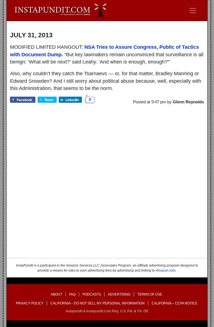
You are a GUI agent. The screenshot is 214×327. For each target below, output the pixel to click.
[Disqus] (107, 186)
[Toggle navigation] (193, 10)
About (56, 294)
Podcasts (91, 294)
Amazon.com (166, 270)
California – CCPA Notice (174, 303)
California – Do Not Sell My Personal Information (97, 303)
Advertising (119, 294)
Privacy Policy (29, 303)
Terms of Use (149, 294)
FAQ (72, 294)
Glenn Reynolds (188, 101)
